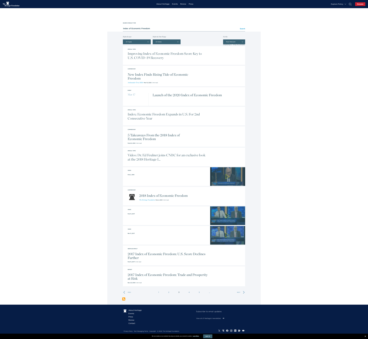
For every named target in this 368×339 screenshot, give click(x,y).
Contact (131, 323)
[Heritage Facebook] (227, 331)
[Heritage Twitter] (219, 331)
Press (191, 4)
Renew (183, 4)
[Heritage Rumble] (239, 331)
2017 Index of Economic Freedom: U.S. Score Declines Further (166, 256)
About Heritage (163, 4)
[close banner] (365, 336)
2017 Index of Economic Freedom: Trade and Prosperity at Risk (168, 276)
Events (175, 4)
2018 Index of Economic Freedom (163, 196)
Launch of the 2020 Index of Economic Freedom (187, 95)
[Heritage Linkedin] (235, 331)
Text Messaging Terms (141, 331)
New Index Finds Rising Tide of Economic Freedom (158, 76)
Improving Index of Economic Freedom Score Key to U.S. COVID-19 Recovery (165, 56)
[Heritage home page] (125, 310)
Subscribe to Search (123, 299)
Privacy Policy (128, 331)
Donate (360, 4)
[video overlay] (227, 176)
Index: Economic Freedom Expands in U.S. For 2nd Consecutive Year (164, 116)
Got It (207, 336)
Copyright (152, 331)
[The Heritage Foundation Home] (11, 4)
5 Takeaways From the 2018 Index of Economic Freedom (154, 137)
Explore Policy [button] (337, 4)
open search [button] (350, 4)
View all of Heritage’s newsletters (208, 318)
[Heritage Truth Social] (223, 331)
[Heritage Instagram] (231, 331)
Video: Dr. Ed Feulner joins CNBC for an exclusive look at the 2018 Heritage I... (166, 157)
